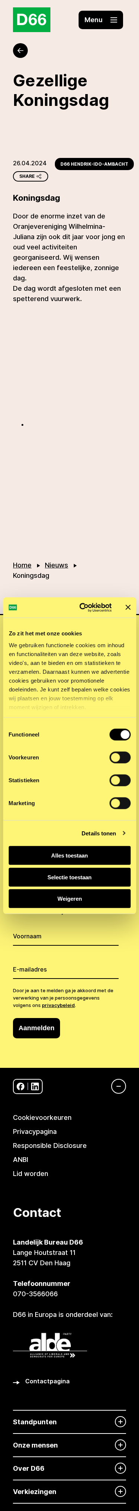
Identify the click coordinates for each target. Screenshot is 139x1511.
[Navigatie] (115, 1086)
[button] (101, 20)
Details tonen (99, 833)
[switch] (119, 757)
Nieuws (56, 565)
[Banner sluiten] (127, 607)
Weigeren (69, 899)
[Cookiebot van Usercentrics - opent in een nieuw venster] (83, 607)
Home (22, 565)
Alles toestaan (69, 855)
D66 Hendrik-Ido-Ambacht (94, 164)
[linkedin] (35, 1086)
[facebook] (20, 1086)
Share (27, 176)
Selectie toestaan (69, 877)
